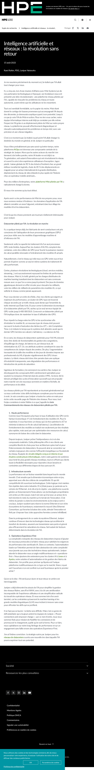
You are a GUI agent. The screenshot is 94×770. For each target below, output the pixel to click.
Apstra (12, 559)
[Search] (75, 20)
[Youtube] (29, 692)
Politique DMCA (14, 715)
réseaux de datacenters (14, 637)
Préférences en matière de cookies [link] (21, 730)
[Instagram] (19, 692)
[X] (13, 692)
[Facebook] (8, 692)
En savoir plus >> (74, 8)
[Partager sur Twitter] (78, 29)
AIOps (16, 150)
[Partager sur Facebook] (73, 29)
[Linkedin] (24, 692)
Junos (60, 556)
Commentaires (13, 720)
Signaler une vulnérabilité (18, 725)
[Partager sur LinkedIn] (83, 29)
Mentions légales (14, 710)
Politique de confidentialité (14, 766)
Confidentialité (13, 706)
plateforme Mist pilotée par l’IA (49, 182)
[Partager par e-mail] (87, 29)
